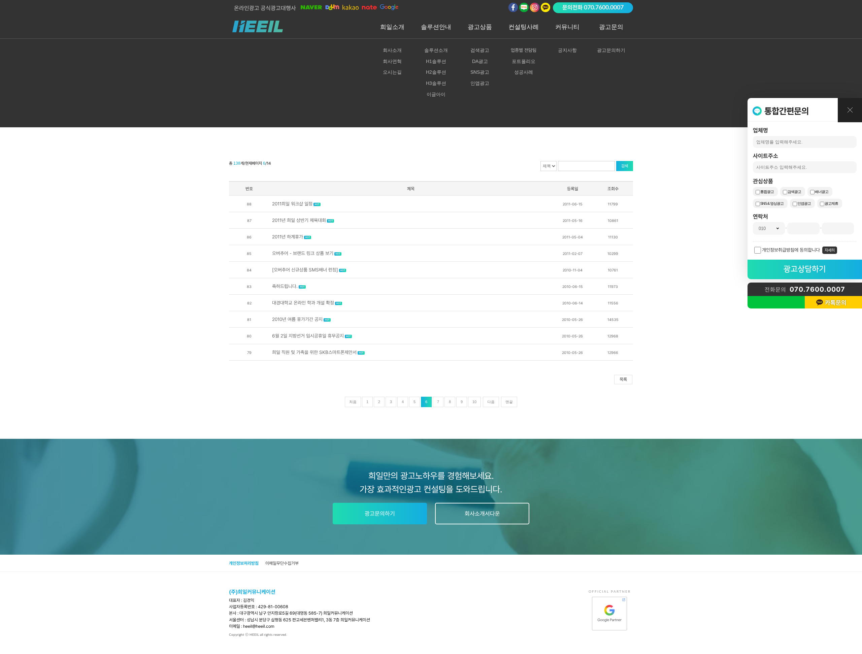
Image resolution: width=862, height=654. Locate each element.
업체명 (760, 130)
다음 (491, 402)
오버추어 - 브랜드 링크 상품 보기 (302, 253)
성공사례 (523, 72)
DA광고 (480, 61)
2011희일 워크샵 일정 (292, 203)
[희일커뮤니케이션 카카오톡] (545, 7)
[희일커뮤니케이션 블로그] (524, 7)
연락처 (760, 216)
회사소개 (392, 50)
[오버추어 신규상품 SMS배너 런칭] (305, 269)
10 (474, 402)
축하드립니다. (285, 286)
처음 (353, 402)
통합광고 (767, 192)
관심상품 (763, 181)
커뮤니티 (567, 27)
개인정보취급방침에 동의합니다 (791, 250)
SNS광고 (479, 72)
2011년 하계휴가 (287, 236)
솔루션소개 (436, 50)
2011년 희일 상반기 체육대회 (299, 220)
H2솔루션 (436, 72)
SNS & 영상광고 (772, 203)
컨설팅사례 (523, 27)
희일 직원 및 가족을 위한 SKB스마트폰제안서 (314, 352)
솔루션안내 (436, 27)
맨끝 (509, 402)
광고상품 (480, 27)
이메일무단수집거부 (282, 563)
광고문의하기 (611, 50)
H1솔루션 (436, 61)
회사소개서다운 (482, 513)
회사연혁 (392, 61)
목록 (623, 379)
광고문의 (611, 27)
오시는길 (392, 72)
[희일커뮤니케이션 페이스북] (513, 7)
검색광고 (794, 192)
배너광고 (821, 192)
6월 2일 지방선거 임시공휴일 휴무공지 (308, 335)
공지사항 (567, 50)
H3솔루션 (436, 83)
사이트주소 (765, 156)
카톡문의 (836, 302)
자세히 (830, 250)
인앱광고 (804, 203)
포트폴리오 (523, 61)
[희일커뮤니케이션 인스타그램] (534, 7)
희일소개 (392, 27)
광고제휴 (831, 203)
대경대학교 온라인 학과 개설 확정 (303, 302)
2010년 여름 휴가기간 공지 (297, 319)
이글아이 (436, 94)
